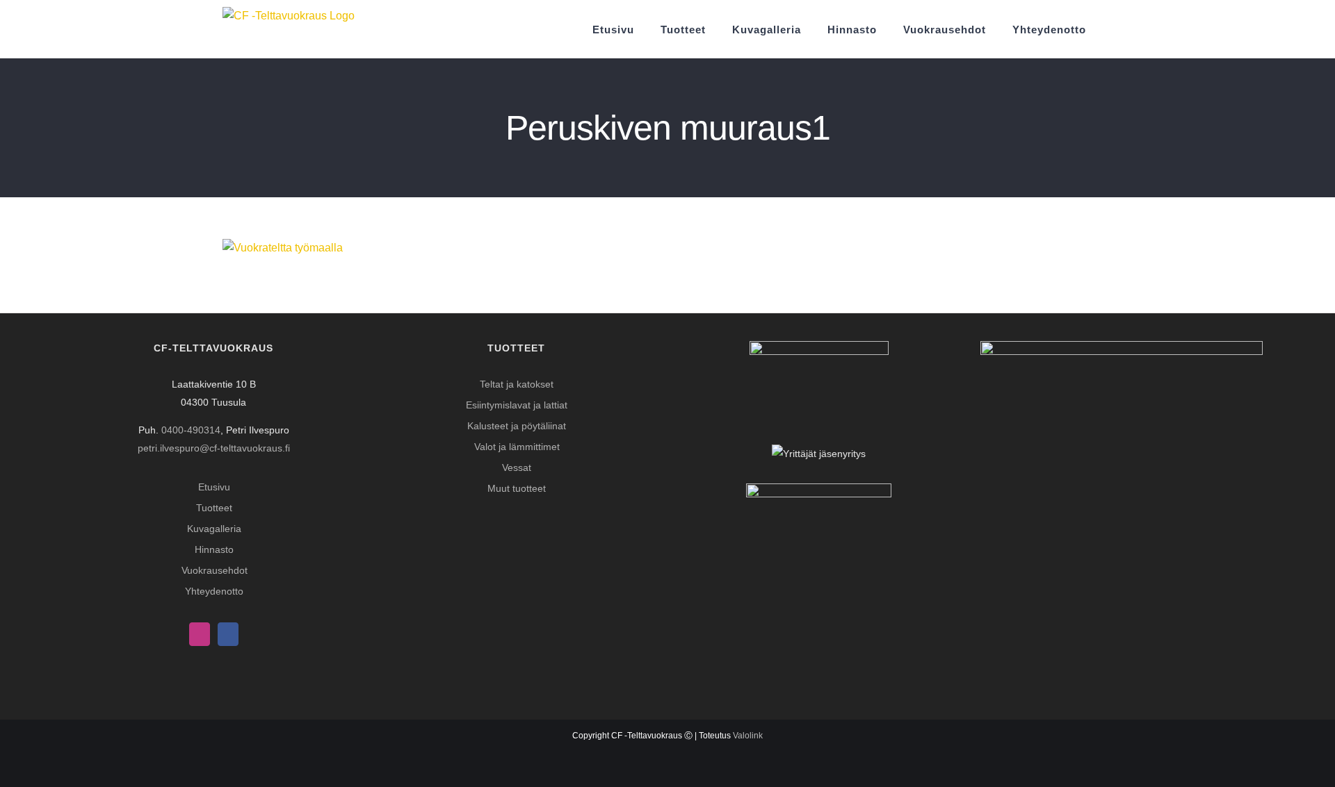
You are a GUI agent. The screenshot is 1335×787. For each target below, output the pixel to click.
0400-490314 (190, 430)
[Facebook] (228, 634)
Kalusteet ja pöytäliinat (516, 425)
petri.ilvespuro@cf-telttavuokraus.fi (214, 448)
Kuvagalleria (214, 528)
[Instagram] (199, 634)
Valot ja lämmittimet (517, 446)
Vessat (516, 467)
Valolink (748, 735)
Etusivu (214, 486)
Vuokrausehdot (214, 570)
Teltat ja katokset (516, 384)
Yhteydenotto (214, 591)
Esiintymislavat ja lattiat (516, 405)
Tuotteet (214, 507)
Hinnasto (214, 549)
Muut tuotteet (516, 488)
